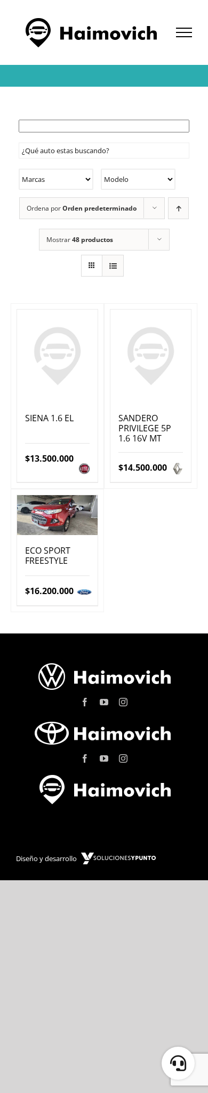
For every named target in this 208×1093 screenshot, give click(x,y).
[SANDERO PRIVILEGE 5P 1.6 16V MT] (150, 356)
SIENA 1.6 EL (49, 418)
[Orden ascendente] (178, 208)
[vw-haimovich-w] (104, 665)
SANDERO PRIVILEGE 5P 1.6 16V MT (144, 428)
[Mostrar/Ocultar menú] (184, 32)
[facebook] (85, 702)
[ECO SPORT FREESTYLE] (57, 515)
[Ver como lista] (112, 265)
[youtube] (104, 702)
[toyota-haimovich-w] (104, 721)
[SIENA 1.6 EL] (57, 356)
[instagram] (123, 702)
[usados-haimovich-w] (104, 777)
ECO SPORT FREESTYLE (47, 555)
